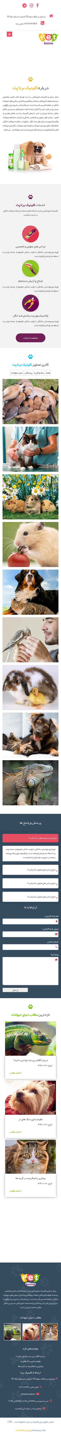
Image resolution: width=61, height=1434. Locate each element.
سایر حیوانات (17, 372)
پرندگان (28, 372)
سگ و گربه (39, 372)
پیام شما (54, 954)
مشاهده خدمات (30, 337)
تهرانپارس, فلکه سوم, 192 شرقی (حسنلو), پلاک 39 (33, 1378)
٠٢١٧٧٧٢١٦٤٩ (30, 23)
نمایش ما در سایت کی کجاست (28, 1408)
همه (48, 372)
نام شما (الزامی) (51, 916)
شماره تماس (52, 941)
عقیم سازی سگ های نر (30, 1119)
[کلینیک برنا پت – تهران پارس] (48, 39)
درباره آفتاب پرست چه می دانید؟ (30, 1060)
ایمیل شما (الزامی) (50, 928)
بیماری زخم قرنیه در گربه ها (31, 1178)
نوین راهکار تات (23, 1430)
